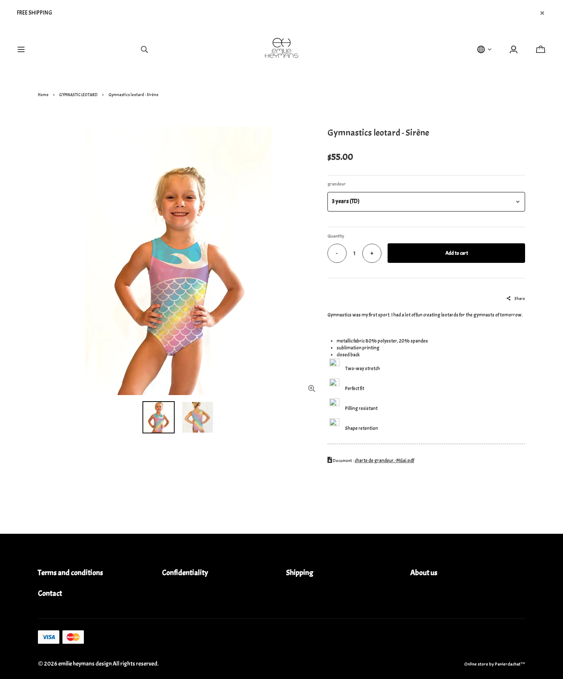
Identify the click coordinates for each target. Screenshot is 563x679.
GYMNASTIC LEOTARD (78, 94)
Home (43, 94)
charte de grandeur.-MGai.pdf (384, 461)
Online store (476, 664)
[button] (426, 202)
